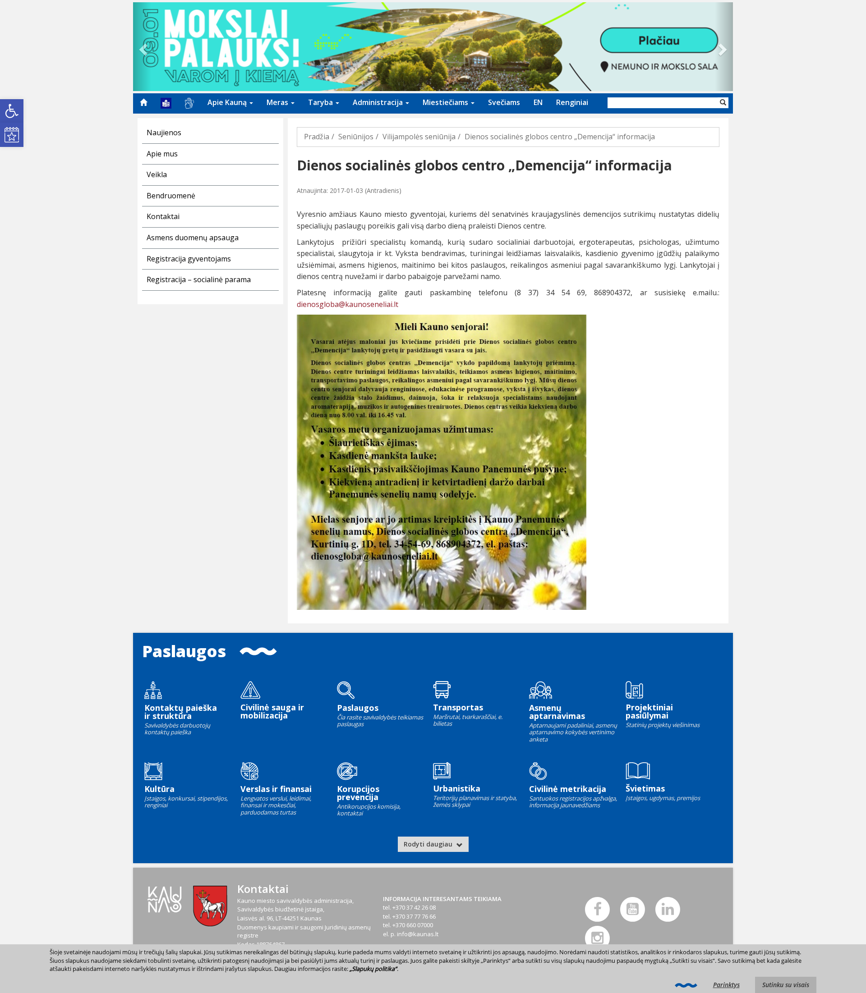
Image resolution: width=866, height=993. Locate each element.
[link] (11, 111)
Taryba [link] (321, 102)
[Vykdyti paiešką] (723, 102)
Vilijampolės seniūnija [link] (419, 137)
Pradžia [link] (316, 137)
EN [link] (538, 102)
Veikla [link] (157, 174)
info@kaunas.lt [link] (417, 934)
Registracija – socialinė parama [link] (199, 279)
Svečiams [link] (504, 102)
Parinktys (726, 984)
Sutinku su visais (785, 984)
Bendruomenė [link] (171, 196)
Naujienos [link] (164, 132)
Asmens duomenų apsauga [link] (193, 238)
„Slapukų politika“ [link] (373, 969)
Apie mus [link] (162, 154)
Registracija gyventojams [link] (189, 259)
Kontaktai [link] (163, 216)
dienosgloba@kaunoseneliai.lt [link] (347, 304)
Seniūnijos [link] (355, 137)
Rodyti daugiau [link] (429, 844)
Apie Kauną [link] (228, 102)
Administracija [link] (379, 102)
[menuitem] (143, 102)
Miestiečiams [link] (446, 102)
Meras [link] (278, 102)
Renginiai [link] (572, 102)
